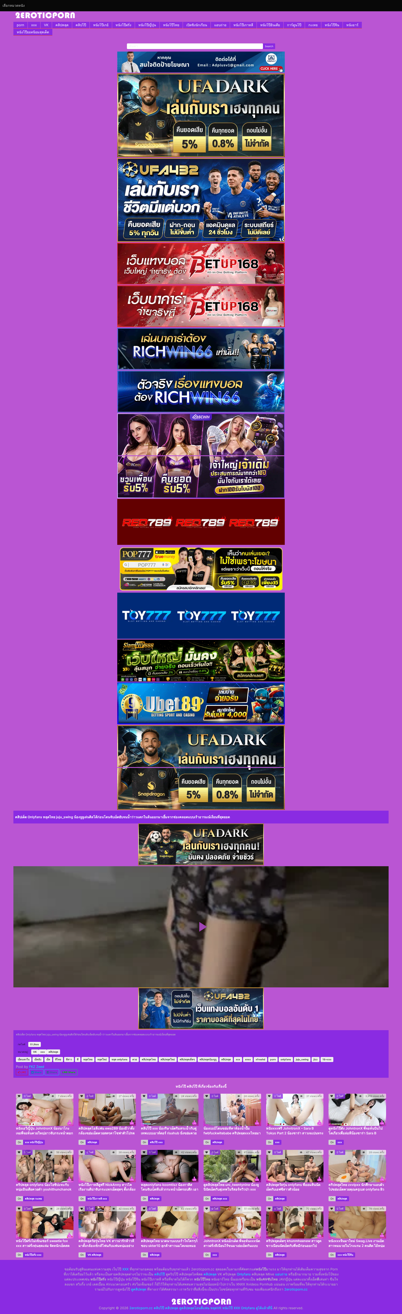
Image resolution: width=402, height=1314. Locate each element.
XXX (125, 1269)
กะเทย (313, 25)
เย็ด (48, 1059)
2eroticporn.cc (296, 1289)
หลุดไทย (88, 1059)
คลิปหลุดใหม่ (168, 1059)
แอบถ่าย (220, 25)
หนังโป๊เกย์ (100, 25)
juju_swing (302, 1059)
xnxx (248, 1059)
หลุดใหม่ (102, 1059)
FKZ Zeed (36, 1067)
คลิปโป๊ (81, 25)
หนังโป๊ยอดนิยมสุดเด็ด (33, 32)
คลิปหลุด (61, 25)
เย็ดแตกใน (24, 1059)
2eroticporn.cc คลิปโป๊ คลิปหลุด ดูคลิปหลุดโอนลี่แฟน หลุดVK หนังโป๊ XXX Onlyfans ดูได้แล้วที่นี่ (200, 1308)
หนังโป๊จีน (332, 25)
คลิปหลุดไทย (149, 1059)
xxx (34, 25)
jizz (315, 1059)
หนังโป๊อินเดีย (270, 25)
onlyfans (286, 1059)
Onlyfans (244, 1274)
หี (78, 1059)
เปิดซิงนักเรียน (196, 25)
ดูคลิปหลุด (138, 1289)
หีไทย (58, 1059)
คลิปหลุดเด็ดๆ (187, 1059)
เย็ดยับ (37, 1059)
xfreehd (260, 1059)
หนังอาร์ (352, 25)
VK (46, 25)
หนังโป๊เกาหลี (243, 25)
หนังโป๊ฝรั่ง (123, 25)
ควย (134, 1059)
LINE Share (68, 1072)
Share (37, 1072)
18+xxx (326, 1059)
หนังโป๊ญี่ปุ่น (147, 25)
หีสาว (69, 1059)
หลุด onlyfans (120, 1059)
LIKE (23, 1072)
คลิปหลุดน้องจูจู (208, 1059)
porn (20, 25)
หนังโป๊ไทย (171, 25)
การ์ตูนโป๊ (294, 25)
